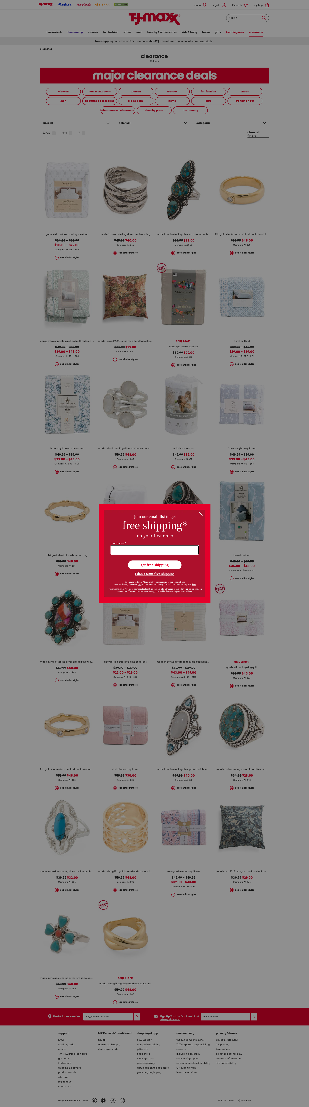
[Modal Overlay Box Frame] (154, 553)
